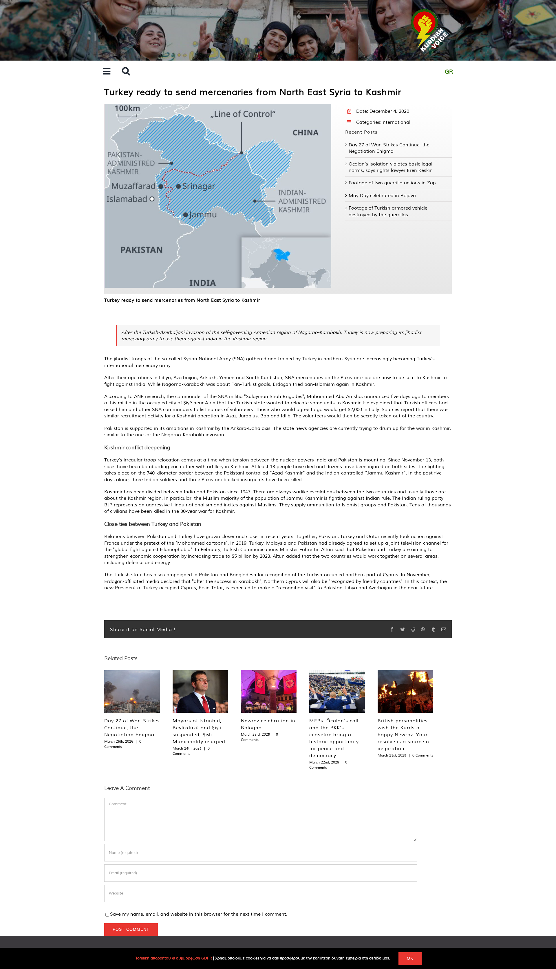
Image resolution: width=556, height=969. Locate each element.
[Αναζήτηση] (126, 72)
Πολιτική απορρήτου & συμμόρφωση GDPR (173, 958)
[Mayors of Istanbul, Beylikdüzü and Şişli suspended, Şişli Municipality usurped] (200, 691)
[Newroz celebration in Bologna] (269, 691)
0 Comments (422, 755)
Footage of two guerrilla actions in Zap (392, 183)
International (395, 122)
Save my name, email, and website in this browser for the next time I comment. (198, 914)
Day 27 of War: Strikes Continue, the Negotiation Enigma (132, 727)
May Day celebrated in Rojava (382, 195)
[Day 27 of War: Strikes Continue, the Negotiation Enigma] (132, 691)
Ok (410, 958)
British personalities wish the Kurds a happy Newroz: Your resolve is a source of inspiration (404, 734)
